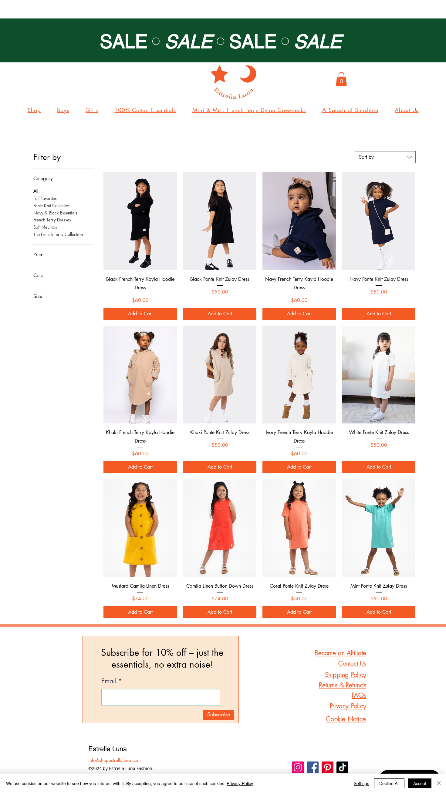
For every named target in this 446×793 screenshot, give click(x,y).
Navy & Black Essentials (55, 213)
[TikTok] (342, 767)
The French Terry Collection (58, 234)
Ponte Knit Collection (51, 205)
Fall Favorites (45, 198)
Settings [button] (361, 783)
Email (109, 681)
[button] (341, 79)
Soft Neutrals (45, 227)
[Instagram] (298, 767)
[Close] (438, 783)
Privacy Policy (240, 783)
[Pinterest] (327, 767)
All (35, 191)
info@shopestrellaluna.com (114, 760)
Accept (419, 783)
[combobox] (385, 157)
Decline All (389, 783)
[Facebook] (313, 767)
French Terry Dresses (52, 220)
